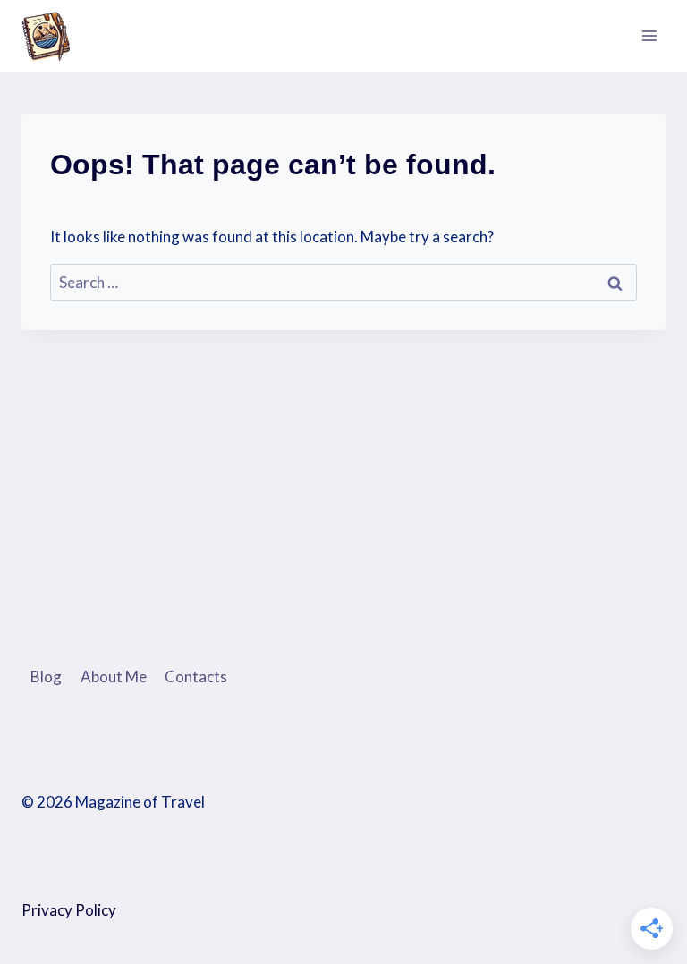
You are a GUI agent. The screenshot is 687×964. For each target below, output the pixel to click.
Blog (46, 676)
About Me (114, 676)
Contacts (196, 676)
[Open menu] (649, 35)
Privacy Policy (68, 910)
